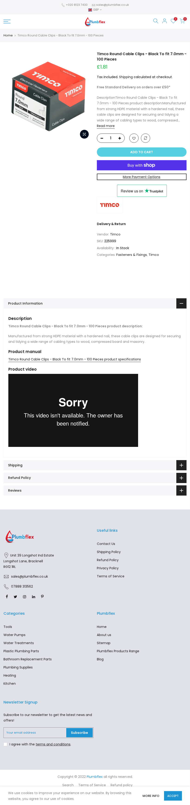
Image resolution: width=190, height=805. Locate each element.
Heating (9, 675)
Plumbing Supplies (18, 667)
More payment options (141, 177)
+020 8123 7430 (76, 5)
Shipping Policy (109, 552)
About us (104, 635)
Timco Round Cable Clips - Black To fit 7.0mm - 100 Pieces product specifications (74, 359)
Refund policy (122, 785)
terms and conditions (53, 744)
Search (68, 785)
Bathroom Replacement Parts (27, 659)
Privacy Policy (108, 568)
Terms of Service (110, 576)
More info (150, 796)
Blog (100, 659)
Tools (7, 626)
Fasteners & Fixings (131, 254)
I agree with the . (40, 744)
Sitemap (104, 643)
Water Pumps (14, 635)
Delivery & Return (111, 224)
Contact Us (106, 543)
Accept (173, 796)
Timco (115, 234)
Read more (106, 126)
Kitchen (9, 683)
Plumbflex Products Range (118, 651)
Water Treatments (18, 643)
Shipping (126, 77)
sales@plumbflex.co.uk (112, 5)
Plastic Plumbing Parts (21, 651)
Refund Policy (108, 560)
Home (8, 35)
